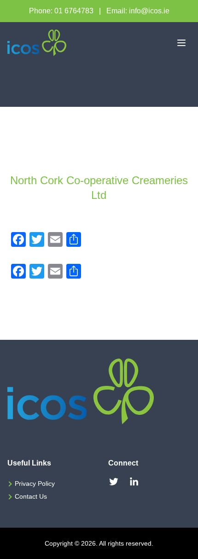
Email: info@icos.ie (137, 11)
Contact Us (31, 496)
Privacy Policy (35, 483)
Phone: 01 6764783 (61, 11)
